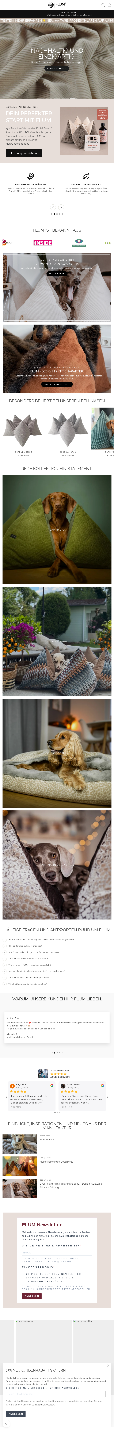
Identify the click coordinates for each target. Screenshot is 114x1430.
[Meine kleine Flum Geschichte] (20, 1166)
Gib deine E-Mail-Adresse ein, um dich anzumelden (43, 1388)
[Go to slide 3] (57, 214)
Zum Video (57, 68)
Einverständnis (37, 1267)
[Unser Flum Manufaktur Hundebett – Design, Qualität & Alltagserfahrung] (20, 1188)
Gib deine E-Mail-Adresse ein (51, 1245)
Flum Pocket (47, 1139)
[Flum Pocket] (20, 1144)
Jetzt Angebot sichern (24, 153)
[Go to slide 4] (59, 214)
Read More (15, 1107)
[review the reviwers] (51, 1086)
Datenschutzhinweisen (43, 1405)
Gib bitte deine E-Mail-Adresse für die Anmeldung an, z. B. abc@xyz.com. (51, 1260)
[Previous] (53, 207)
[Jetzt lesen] (57, 287)
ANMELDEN (16, 1414)
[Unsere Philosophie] (57, 359)
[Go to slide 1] (51, 214)
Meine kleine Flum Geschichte (56, 1161)
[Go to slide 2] (54, 214)
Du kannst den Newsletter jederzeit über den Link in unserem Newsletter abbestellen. (56, 1287)
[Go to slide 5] (62, 214)
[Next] (61, 207)
